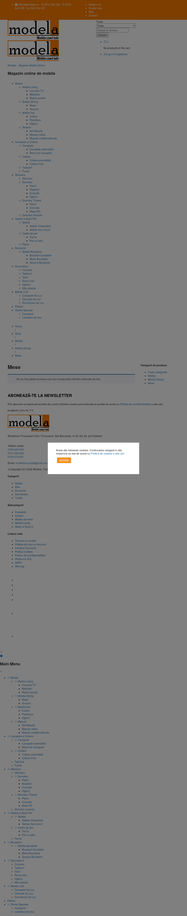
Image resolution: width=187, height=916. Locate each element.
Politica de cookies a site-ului (107, 453)
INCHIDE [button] (64, 460)
